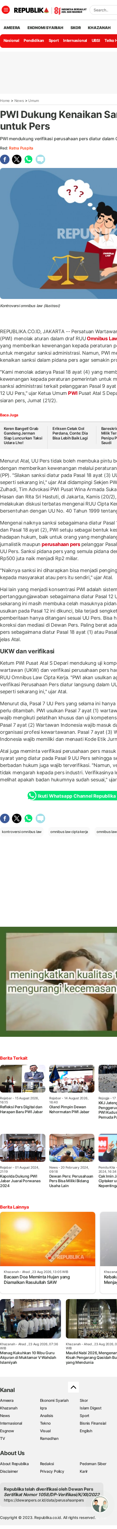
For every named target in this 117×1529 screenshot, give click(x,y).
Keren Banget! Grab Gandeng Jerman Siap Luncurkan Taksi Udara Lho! (23, 435)
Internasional (75, 40)
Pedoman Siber (93, 1463)
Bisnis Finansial (93, 1423)
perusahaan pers (61, 544)
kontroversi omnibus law (22, 831)
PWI (73, 393)
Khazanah (8, 1408)
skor (75, 27)
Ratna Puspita (21, 148)
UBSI (96, 40)
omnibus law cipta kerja (69, 831)
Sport (54, 40)
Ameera (7, 1400)
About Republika (14, 1463)
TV (2, 1438)
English (86, 1430)
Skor (84, 1400)
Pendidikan (34, 40)
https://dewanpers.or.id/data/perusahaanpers (44, 1500)
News (19, 100)
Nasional (11, 40)
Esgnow (7, 1430)
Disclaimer (9, 1471)
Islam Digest (90, 1408)
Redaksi (47, 1463)
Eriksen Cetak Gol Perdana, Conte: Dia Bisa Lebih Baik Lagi (70, 433)
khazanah (99, 27)
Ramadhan (49, 1438)
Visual (45, 1430)
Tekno (45, 1423)
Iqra (43, 1408)
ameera (12, 27)
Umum (33, 100)
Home (5, 100)
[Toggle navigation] (5, 9)
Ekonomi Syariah (45, 27)
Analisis (46, 1415)
